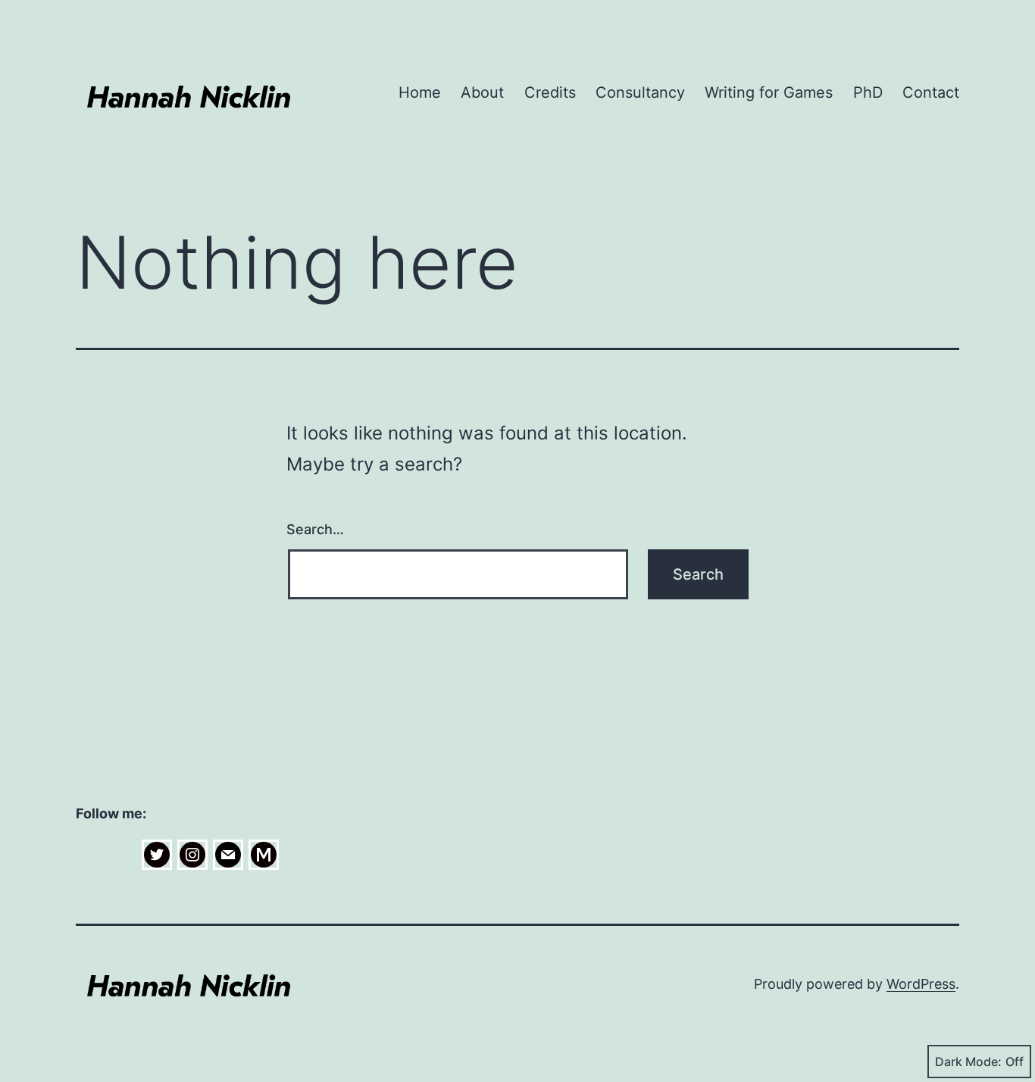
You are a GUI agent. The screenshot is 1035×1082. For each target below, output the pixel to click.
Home (420, 92)
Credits (550, 92)
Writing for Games (769, 92)
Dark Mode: (968, 1061)
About (482, 92)
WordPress (920, 984)
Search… (315, 529)
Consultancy (640, 92)
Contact (930, 92)
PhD (868, 92)
